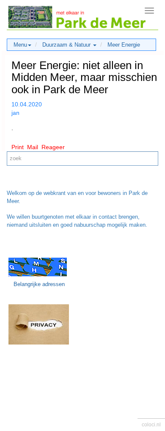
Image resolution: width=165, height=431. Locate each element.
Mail (32, 147)
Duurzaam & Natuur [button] (67, 45)
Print (17, 147)
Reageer (53, 147)
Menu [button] (20, 45)
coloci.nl (151, 425)
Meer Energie (123, 45)
